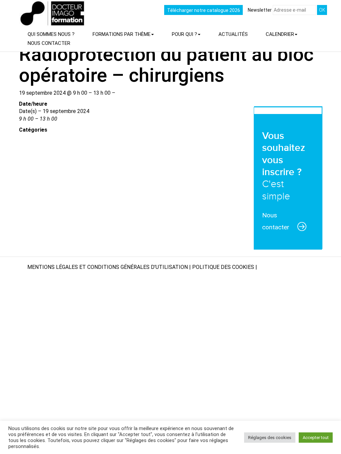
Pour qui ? (184, 34)
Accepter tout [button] (316, 437)
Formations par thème (122, 34)
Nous (49, 43)
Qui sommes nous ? (51, 34)
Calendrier (280, 34)
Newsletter (260, 10)
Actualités (233, 34)
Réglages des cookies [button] (269, 437)
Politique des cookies (223, 267)
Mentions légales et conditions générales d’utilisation (107, 267)
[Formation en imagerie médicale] (16, 5)
